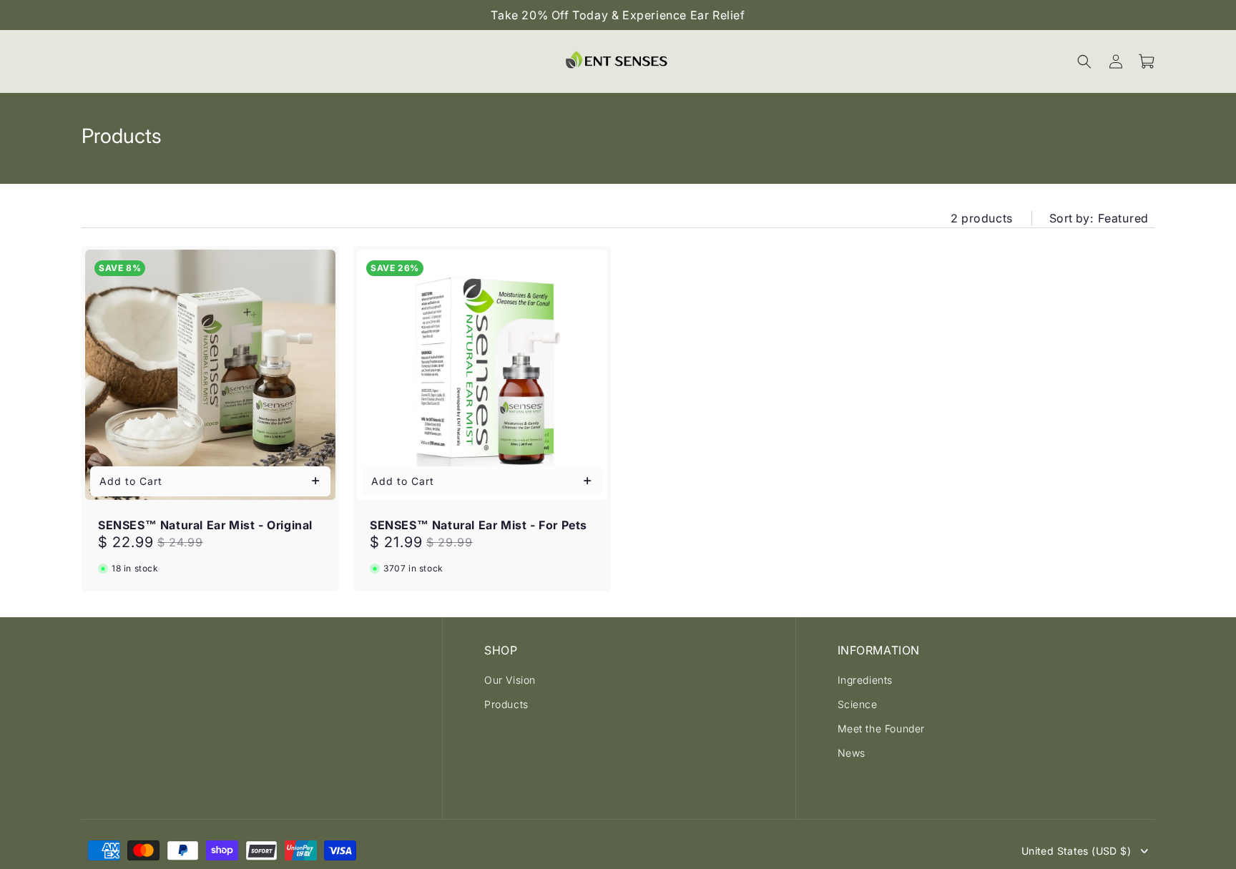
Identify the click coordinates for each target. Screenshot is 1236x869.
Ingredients (865, 680)
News (851, 753)
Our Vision (510, 680)
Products (506, 704)
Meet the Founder (882, 728)
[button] (1084, 61)
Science (858, 704)
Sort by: (1071, 218)
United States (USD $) (1076, 851)
